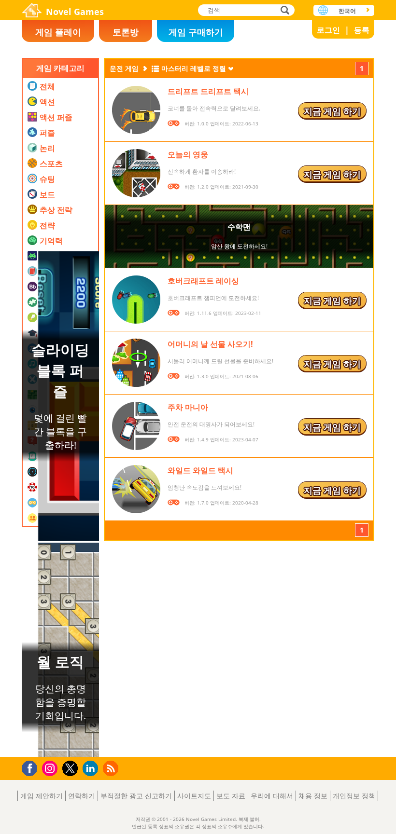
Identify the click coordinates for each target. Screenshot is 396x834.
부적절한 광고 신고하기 (136, 795)
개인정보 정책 (354, 795)
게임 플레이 (58, 32)
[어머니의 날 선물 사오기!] (136, 363)
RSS (112, 768)
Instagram (51, 768)
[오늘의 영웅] (136, 173)
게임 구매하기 (196, 32)
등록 (361, 30)
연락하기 (81, 795)
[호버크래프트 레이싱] (136, 299)
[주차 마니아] (136, 426)
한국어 (347, 11)
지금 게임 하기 (332, 111)
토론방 (126, 32)
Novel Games (75, 11)
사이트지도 (194, 795)
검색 (283, 11)
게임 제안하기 (41, 795)
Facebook (32, 767)
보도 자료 (230, 795)
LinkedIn (92, 769)
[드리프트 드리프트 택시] (136, 110)
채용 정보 (312, 795)
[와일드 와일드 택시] (136, 489)
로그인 (328, 30)
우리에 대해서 (272, 795)
